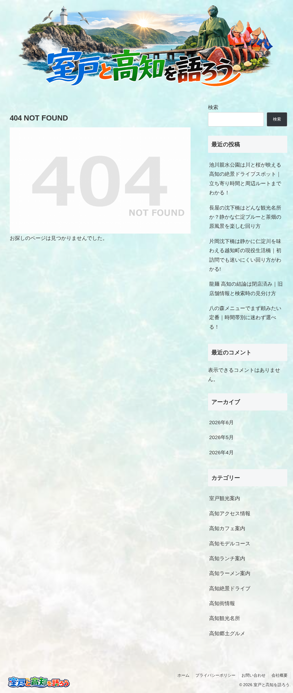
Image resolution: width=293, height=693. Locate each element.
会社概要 (280, 675)
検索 (213, 107)
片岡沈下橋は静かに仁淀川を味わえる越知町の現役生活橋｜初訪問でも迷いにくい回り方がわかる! (245, 255)
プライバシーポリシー (215, 675)
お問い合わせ (253, 675)
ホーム (183, 675)
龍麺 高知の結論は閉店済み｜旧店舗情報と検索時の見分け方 (246, 288)
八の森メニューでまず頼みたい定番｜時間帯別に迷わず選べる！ (245, 317)
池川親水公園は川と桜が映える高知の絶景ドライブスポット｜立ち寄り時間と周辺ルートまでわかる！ (245, 179)
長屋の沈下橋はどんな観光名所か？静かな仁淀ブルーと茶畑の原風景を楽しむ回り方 (245, 217)
